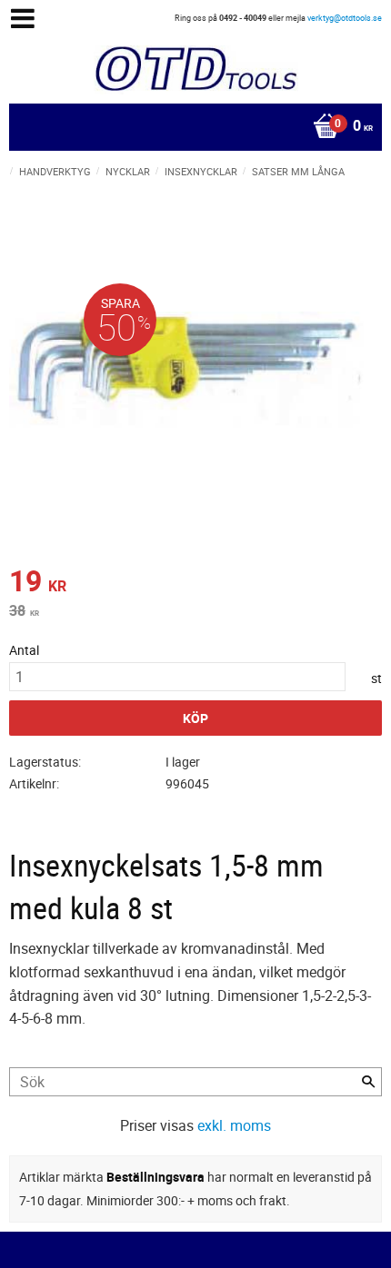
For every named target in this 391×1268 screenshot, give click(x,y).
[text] (195, 583)
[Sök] (368, 1081)
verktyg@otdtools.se (344, 18)
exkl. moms (234, 1125)
